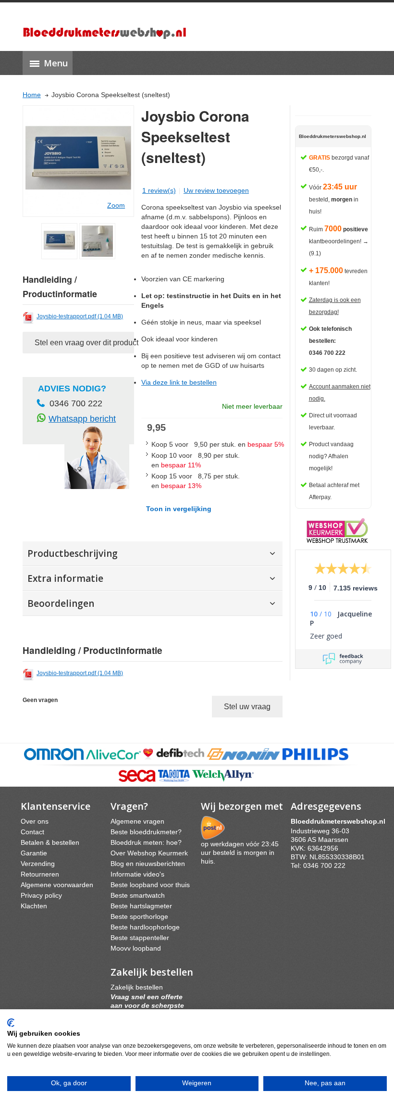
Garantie (34, 853)
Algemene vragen (137, 821)
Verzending (38, 863)
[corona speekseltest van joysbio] (59, 241)
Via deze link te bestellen (179, 382)
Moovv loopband (136, 948)
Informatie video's (137, 874)
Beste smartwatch (138, 895)
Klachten (34, 906)
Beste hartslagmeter (141, 906)
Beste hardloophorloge (145, 927)
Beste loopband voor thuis (150, 885)
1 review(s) (159, 190)
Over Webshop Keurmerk (149, 853)
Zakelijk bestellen (137, 987)
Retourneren (40, 874)
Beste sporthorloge (139, 916)
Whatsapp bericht (82, 419)
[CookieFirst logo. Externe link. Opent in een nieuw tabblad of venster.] (10, 1022)
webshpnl (340, 821)
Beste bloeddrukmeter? (146, 832)
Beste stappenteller (140, 937)
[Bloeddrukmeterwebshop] (104, 26)
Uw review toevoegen (216, 190)
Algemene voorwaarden (57, 885)
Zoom (116, 205)
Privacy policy (41, 895)
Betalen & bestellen (50, 842)
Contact (32, 832)
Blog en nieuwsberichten (148, 863)
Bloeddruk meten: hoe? (146, 842)
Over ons (35, 821)
